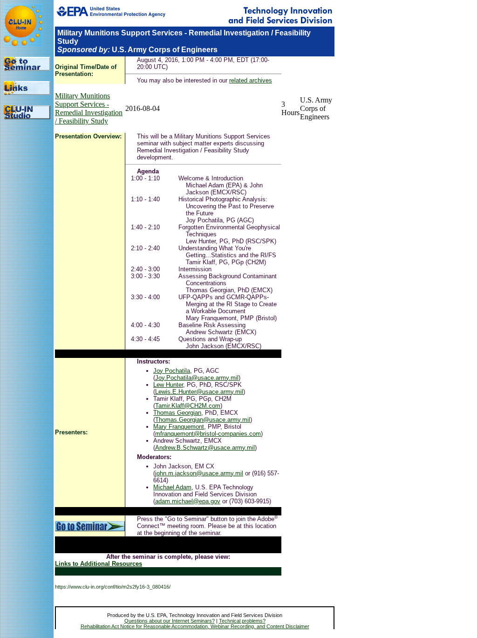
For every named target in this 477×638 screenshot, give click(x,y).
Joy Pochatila (171, 370)
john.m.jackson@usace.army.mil (199, 473)
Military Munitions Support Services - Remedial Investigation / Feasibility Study (89, 108)
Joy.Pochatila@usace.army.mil (196, 377)
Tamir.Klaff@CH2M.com (187, 405)
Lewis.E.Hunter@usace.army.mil (199, 391)
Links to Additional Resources (98, 563)
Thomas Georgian (177, 412)
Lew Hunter (168, 384)
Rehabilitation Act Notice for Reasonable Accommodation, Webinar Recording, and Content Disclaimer (195, 626)
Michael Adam (172, 487)
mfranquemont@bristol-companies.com (208, 433)
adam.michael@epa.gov (187, 501)
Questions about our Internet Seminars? (169, 621)
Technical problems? (242, 621)
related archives (250, 80)
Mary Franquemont (178, 426)
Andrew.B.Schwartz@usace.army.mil (205, 447)
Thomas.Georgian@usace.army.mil (202, 419)
